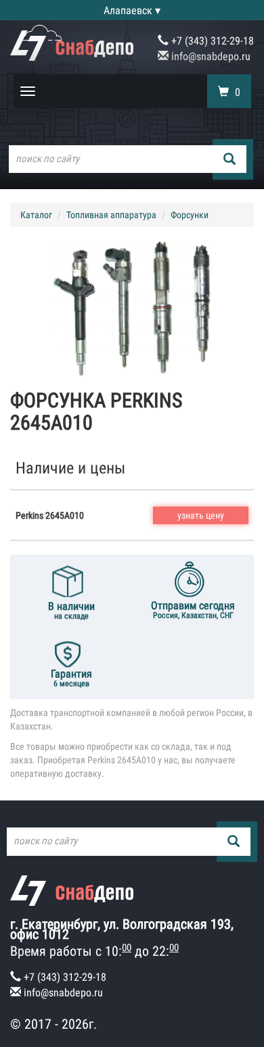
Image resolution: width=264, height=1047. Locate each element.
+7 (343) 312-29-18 (211, 40)
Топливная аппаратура (111, 214)
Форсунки (189, 214)
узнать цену (200, 515)
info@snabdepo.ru (209, 56)
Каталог (36, 214)
